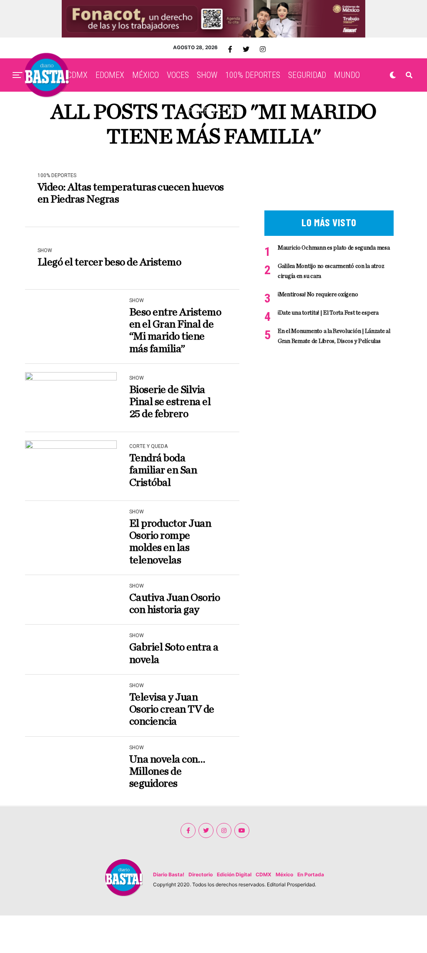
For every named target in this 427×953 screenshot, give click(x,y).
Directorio (200, 874)
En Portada (310, 874)
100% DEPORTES (252, 75)
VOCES (178, 75)
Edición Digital (234, 874)
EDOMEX (109, 75)
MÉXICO (145, 75)
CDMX (77, 75)
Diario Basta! (168, 874)
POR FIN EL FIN (213, 111)
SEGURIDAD (307, 75)
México (284, 874)
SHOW (207, 75)
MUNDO (347, 75)
